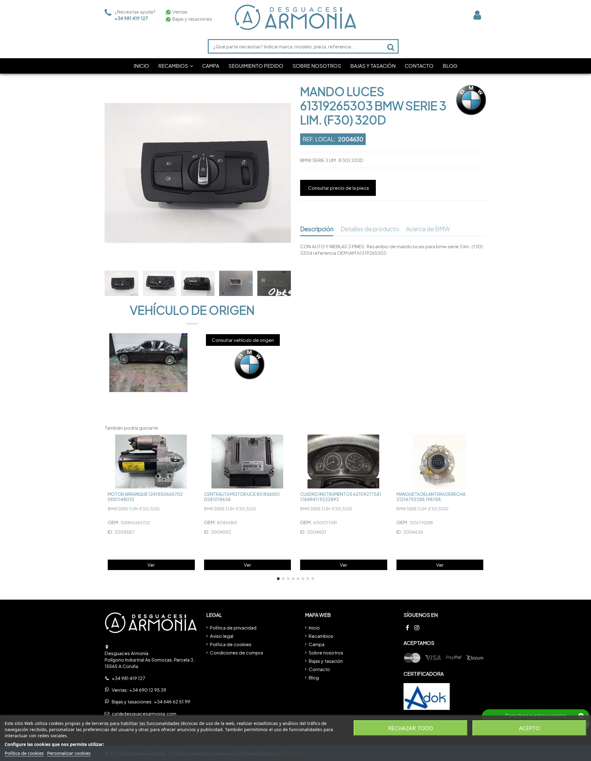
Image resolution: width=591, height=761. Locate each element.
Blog (314, 677)
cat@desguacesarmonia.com (144, 713)
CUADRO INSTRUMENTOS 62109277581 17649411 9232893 (340, 496)
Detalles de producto (369, 229)
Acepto (529, 728)
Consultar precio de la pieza (338, 188)
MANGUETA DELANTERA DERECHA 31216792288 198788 (430, 496)
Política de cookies (230, 644)
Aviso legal (221, 636)
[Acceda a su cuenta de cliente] (477, 15)
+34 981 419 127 (131, 18)
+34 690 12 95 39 (147, 690)
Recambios (321, 636)
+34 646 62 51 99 (172, 701)
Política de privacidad (233, 627)
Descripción (316, 229)
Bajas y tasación (326, 661)
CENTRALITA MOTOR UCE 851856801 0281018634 (242, 496)
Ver (151, 565)
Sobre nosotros (326, 652)
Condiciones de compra (236, 652)
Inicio (314, 627)
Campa (316, 644)
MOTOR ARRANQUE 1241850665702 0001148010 (145, 496)
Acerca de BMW (428, 229)
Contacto (319, 669)
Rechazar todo (410, 728)
